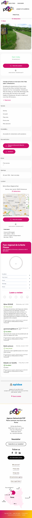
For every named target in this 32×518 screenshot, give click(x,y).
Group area (16, 473)
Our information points (16, 457)
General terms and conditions (14, 515)
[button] (20, 3)
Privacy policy (25, 513)
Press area (16, 468)
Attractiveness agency (16, 477)
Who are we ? (16, 464)
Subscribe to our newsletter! (16, 444)
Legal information (16, 513)
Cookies (23, 515)
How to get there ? (16, 481)
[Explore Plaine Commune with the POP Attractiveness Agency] (6, 9)
